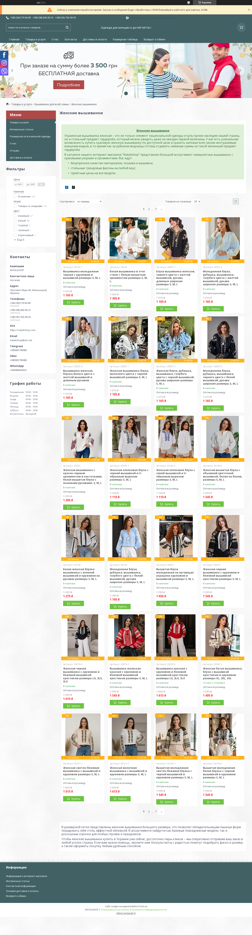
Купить (75, 302)
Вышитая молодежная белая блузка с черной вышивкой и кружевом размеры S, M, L (219, 772)
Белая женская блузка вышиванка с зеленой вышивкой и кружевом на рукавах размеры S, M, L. (81, 574)
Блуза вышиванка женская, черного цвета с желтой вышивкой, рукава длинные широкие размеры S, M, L (175, 278)
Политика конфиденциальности (149, 909)
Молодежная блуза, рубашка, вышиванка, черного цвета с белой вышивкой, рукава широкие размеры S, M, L (220, 377)
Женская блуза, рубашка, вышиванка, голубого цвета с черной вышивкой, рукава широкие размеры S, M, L (175, 377)
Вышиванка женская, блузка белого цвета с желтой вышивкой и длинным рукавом (78, 375)
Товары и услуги (35, 39)
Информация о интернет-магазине (26, 876)
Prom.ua (142, 906)
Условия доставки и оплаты (22, 891)
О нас (55, 39)
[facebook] (66, 188)
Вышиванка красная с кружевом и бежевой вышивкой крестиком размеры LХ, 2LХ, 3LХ (172, 673)
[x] (73, 188)
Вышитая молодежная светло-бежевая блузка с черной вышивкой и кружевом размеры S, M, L (174, 772)
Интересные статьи (21, 129)
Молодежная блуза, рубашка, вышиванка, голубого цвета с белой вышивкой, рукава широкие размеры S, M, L (127, 575)
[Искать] (67, 27)
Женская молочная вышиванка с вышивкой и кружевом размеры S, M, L (128, 771)
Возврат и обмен (154, 39)
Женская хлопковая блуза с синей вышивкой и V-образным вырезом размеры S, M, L (175, 475)
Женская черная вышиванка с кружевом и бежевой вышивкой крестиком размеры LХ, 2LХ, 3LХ (83, 675)
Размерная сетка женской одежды (30, 136)
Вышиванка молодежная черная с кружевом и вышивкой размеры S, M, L (82, 275)
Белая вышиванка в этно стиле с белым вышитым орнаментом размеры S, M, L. (129, 276)
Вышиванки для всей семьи (51, 104)
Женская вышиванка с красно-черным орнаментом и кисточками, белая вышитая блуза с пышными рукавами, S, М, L (82, 476)
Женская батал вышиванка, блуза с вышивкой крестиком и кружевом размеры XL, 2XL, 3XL (222, 673)
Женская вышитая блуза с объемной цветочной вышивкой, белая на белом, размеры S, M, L (222, 475)
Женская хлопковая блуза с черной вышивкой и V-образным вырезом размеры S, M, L (129, 475)
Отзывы (14, 150)
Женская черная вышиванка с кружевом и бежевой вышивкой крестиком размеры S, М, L (222, 574)
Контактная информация (21, 886)
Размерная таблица (125, 39)
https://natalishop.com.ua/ (24, 330)
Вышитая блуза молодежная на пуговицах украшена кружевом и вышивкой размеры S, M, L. (175, 574)
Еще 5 (20, 239)
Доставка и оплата (95, 39)
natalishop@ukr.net (21, 340)
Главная (14, 39)
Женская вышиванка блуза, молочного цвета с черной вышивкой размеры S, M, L (129, 374)
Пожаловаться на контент (115, 909)
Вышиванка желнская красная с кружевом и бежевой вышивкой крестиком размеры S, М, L (129, 673)
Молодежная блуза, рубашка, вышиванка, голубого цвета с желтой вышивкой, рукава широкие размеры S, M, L (220, 278)
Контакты (71, 39)
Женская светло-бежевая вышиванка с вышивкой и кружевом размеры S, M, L (81, 771)
